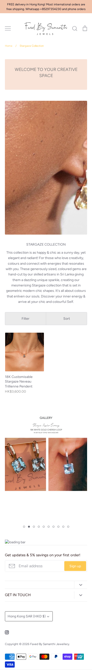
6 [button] (49, 527)
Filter (25, 319)
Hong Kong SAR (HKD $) (27, 616)
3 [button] (34, 527)
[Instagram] (7, 632)
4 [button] (39, 527)
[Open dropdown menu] (80, 585)
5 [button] (44, 527)
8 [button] (58, 527)
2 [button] (29, 527)
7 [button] (53, 527)
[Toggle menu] (7, 28)
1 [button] (24, 527)
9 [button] (63, 527)
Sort (66, 319)
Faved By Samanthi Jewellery (49, 644)
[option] (46, 453)
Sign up (75, 566)
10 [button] (68, 527)
